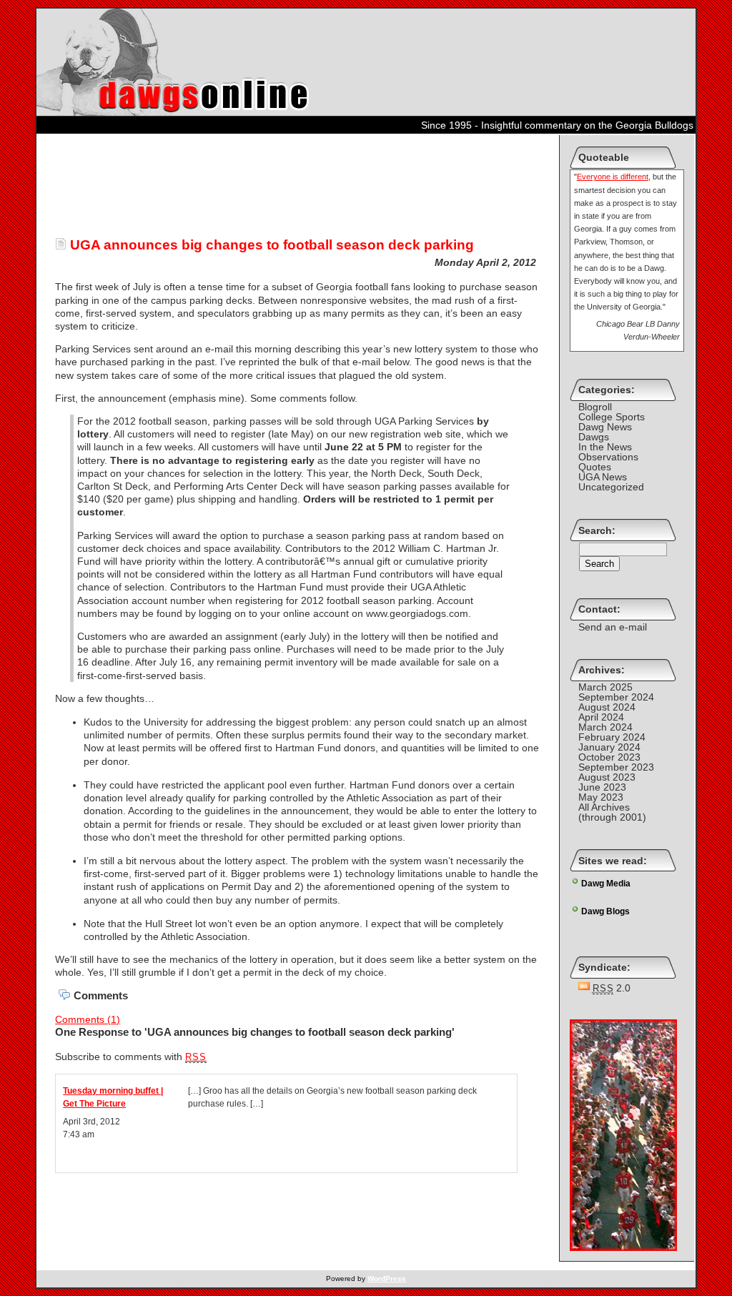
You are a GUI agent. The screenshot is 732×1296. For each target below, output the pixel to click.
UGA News (602, 477)
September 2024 (616, 697)
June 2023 (602, 787)
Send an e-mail (612, 627)
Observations (608, 456)
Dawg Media (605, 884)
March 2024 (605, 727)
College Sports (611, 416)
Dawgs (593, 436)
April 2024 (601, 717)
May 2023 (600, 797)
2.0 (612, 988)
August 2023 (606, 777)
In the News (605, 446)
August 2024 (606, 707)
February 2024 (612, 737)
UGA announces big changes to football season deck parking (270, 244)
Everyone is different (612, 176)
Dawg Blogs (605, 911)
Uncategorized (611, 487)
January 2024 (609, 747)
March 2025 (605, 687)
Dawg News (605, 426)
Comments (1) (87, 1019)
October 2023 (609, 757)
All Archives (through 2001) (612, 812)
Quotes (594, 467)
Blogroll (595, 406)
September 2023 (616, 767)
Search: (596, 530)
